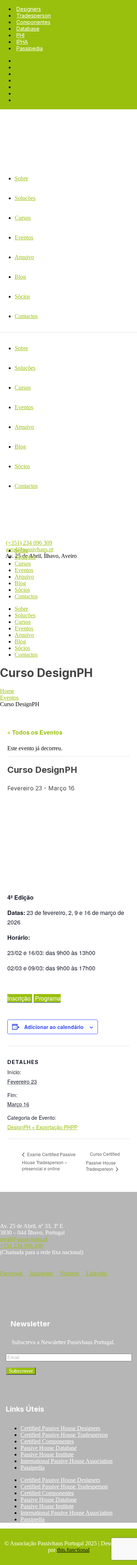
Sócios (22, 590)
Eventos (24, 570)
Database (27, 29)
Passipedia (29, 48)
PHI (20, 35)
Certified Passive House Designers (60, 1428)
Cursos (23, 563)
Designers (28, 9)
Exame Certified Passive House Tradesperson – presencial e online (49, 1161)
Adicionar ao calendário (54, 1026)
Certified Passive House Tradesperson (64, 1435)
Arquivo (24, 577)
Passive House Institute (47, 1454)
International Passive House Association (66, 1461)
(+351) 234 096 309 (29, 543)
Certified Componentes (47, 1441)
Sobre (21, 550)
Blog (20, 583)
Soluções (25, 557)
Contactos (26, 596)
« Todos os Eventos (34, 732)
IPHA (22, 42)
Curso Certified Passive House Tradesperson (103, 1161)
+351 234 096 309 (21, 1246)
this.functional (73, 1550)
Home (7, 691)
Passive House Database (48, 1448)
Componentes (33, 22)
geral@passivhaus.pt (29, 549)
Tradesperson (33, 15)
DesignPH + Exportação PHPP (42, 1127)
